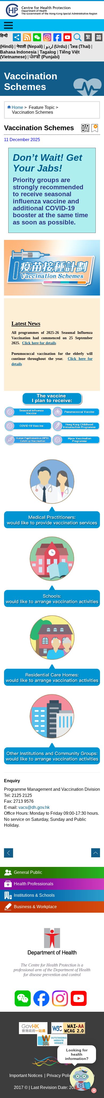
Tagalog (48, 52)
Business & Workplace (35, 906)
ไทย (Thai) (80, 46)
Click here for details (39, 343)
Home (17, 107)
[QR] (85, 128)
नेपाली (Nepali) (30, 46)
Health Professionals (33, 883)
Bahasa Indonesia (18, 52)
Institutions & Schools (34, 895)
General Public (28, 872)
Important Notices (25, 1075)
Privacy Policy (60, 1075)
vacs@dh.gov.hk (34, 807)
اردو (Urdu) (56, 46)
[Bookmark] (95, 128)
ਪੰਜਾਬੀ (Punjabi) (44, 57)
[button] (82, 1079)
